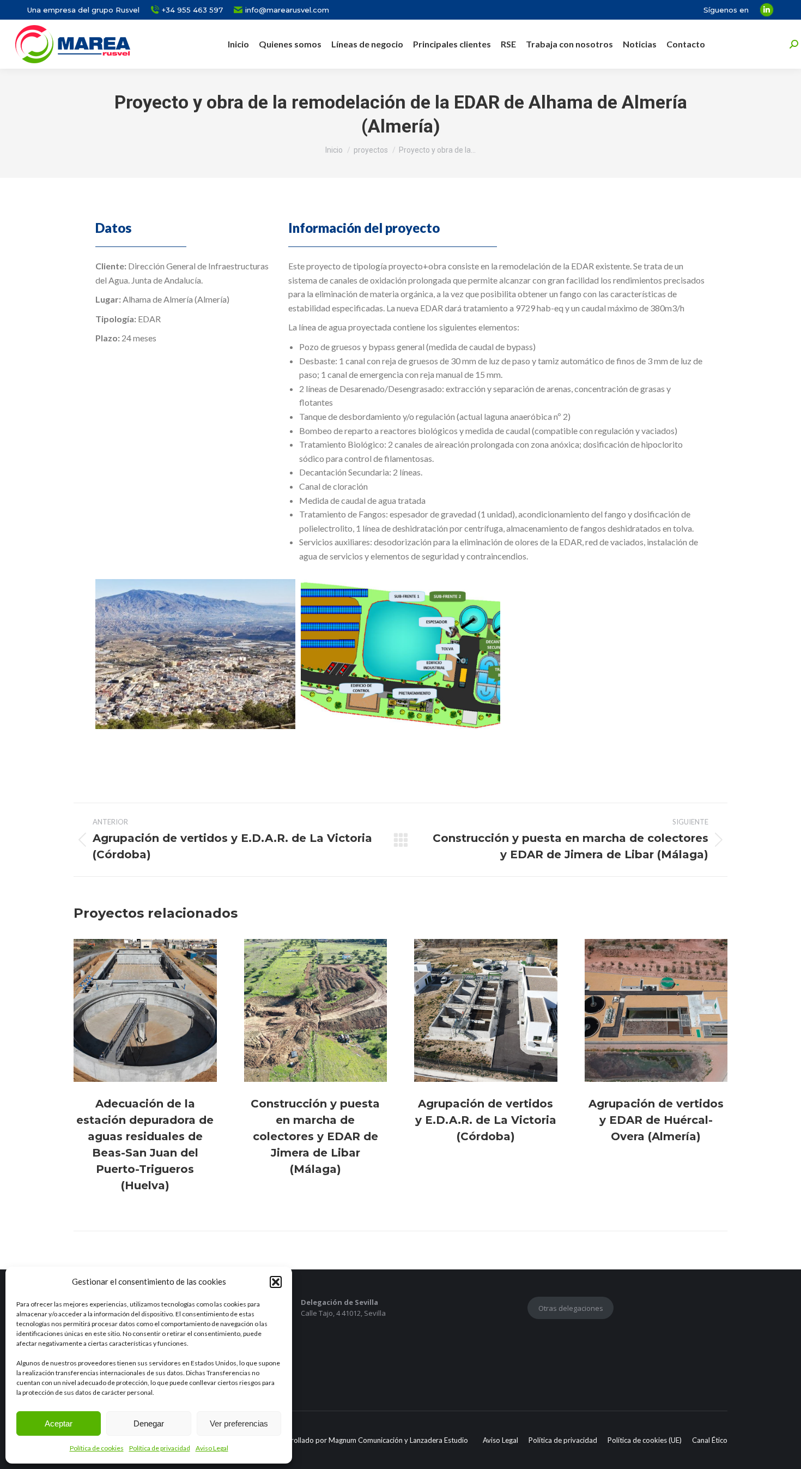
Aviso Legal (212, 1448)
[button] (275, 1282)
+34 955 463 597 (192, 9)
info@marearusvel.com (287, 9)
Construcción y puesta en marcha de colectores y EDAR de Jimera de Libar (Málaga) (315, 1136)
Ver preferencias (239, 1423)
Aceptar (58, 1423)
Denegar (149, 1423)
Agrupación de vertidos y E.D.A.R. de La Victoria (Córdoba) (485, 1120)
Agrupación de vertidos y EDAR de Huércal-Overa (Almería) (656, 1120)
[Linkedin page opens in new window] (767, 10)
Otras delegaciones (570, 1308)
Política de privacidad (159, 1448)
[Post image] (145, 1010)
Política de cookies (97, 1448)
